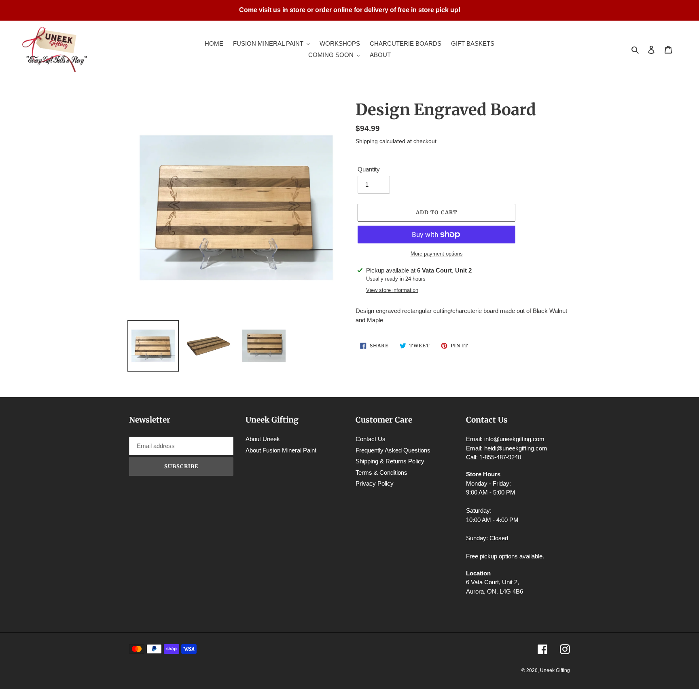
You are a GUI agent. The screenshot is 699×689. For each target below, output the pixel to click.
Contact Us (371, 438)
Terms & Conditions (381, 472)
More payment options (437, 254)
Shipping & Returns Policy (390, 461)
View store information (392, 290)
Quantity (369, 169)
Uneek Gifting (555, 670)
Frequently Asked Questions (393, 450)
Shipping (367, 141)
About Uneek (263, 438)
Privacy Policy (375, 483)
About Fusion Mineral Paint (281, 450)
